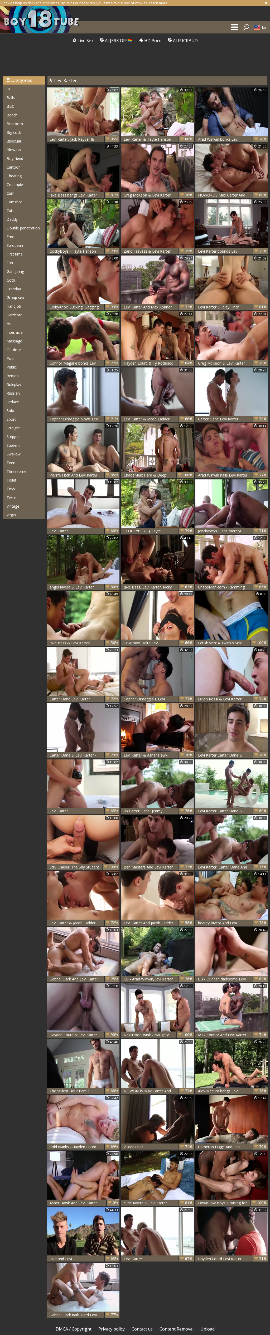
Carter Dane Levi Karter (232, 418)
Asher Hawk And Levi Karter (84, 1202)
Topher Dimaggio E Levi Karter (158, 699)
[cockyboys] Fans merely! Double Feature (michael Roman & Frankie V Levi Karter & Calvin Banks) (232, 531)
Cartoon (14, 167)
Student (13, 445)
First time (15, 254)
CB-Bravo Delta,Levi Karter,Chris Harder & (158, 643)
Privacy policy (111, 1329)
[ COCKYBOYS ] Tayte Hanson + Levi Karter (158, 531)
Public (12, 367)
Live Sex (84, 40)
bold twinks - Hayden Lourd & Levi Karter (84, 1147)
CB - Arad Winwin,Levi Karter (158, 978)
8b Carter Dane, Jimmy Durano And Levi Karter (158, 811)
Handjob (14, 306)
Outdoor (14, 349)
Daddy (12, 219)
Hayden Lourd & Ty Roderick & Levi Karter (158, 363)
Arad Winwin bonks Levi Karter (232, 139)
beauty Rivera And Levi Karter (232, 923)
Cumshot (14, 201)
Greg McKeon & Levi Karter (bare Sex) (232, 363)
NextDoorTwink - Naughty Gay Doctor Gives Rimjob (158, 1035)
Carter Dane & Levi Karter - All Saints (84, 755)
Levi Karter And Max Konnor (158, 307)
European (15, 245)
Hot (10, 323)
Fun (10, 262)
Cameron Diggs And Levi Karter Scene (232, 1147)
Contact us (142, 1329)
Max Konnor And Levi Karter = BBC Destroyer (232, 1035)
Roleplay (14, 384)
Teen (11, 462)
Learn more (158, 3)
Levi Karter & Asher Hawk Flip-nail (158, 755)
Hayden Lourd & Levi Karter (84, 1034)
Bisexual (14, 141)
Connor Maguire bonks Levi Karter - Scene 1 (84, 363)
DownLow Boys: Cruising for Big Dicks (232, 1203)
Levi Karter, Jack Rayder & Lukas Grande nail (84, 139)
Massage (14, 340)
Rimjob (13, 375)
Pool (11, 358)
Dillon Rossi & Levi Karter (232, 698)
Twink (12, 497)
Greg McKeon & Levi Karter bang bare (158, 195)
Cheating (14, 175)
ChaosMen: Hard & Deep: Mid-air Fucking (158, 475)
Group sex (15, 297)
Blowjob (14, 149)
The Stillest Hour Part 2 (84, 1090)
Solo (10, 410)
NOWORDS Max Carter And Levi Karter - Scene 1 (232, 195)
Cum (11, 193)
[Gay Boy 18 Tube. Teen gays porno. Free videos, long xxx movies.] (42, 19)
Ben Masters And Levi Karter (158, 867)
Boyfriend (15, 158)
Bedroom (15, 123)
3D (9, 88)
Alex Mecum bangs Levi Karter (232, 1091)
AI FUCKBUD (185, 40)
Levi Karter (84, 530)
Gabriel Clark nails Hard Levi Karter (84, 1315)
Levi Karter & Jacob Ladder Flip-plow (158, 419)
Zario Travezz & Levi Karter (158, 251)
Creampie (15, 184)
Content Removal (177, 1329)
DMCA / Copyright (73, 1329)
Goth (11, 280)
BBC (10, 106)
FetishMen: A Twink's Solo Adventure (232, 643)
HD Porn (152, 40)
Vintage (13, 506)
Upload (207, 1329)
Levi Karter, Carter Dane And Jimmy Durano (232, 867)
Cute (11, 210)
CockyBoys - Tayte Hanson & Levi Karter (84, 251)
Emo (11, 236)
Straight (13, 427)
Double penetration (23, 227)
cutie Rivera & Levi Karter (158, 1202)
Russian (13, 393)
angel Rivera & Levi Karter (84, 587)
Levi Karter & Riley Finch (232, 307)
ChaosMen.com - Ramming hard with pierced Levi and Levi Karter (232, 587)
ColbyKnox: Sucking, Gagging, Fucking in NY (84, 307)
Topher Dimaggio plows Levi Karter (84, 419)
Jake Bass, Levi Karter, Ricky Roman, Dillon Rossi (158, 587)
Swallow (14, 454)
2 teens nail (158, 1146)
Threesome (16, 471)
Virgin (11, 514)
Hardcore (14, 314)
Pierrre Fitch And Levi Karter (84, 475)
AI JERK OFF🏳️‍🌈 (118, 40)
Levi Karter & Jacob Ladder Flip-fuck (84, 923)
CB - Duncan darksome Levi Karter (232, 979)
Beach (12, 114)
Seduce (13, 401)
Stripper (13, 436)
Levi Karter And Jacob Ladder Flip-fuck (158, 923)
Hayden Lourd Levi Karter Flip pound (232, 1259)
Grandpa (14, 288)
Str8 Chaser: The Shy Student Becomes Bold (84, 867)
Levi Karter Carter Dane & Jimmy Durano (232, 755)
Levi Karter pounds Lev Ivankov (232, 251)
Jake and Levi (84, 1258)
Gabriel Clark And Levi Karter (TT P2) (84, 979)
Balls (11, 97)
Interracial (15, 332)
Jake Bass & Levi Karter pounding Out (84, 643)
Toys (11, 488)
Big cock (14, 132)
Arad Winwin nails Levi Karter (232, 475)
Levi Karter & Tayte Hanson (158, 139)
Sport (11, 419)
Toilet (11, 480)
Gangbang (15, 271)
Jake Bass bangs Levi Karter (84, 195)
